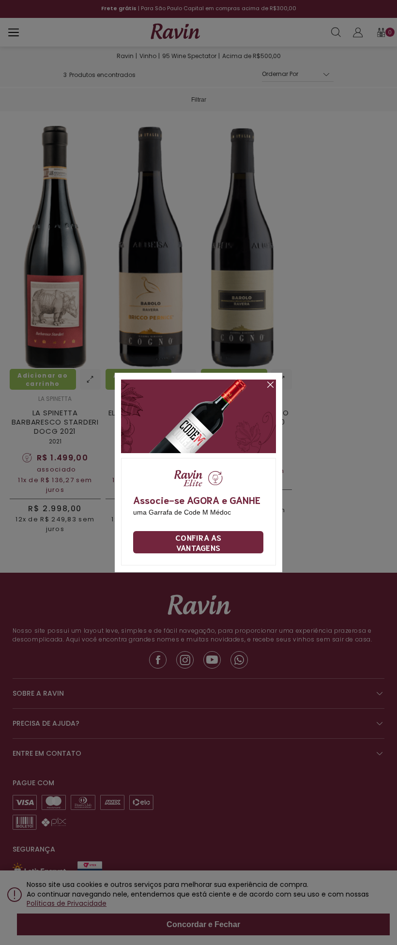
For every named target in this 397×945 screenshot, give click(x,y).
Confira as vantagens (198, 542)
